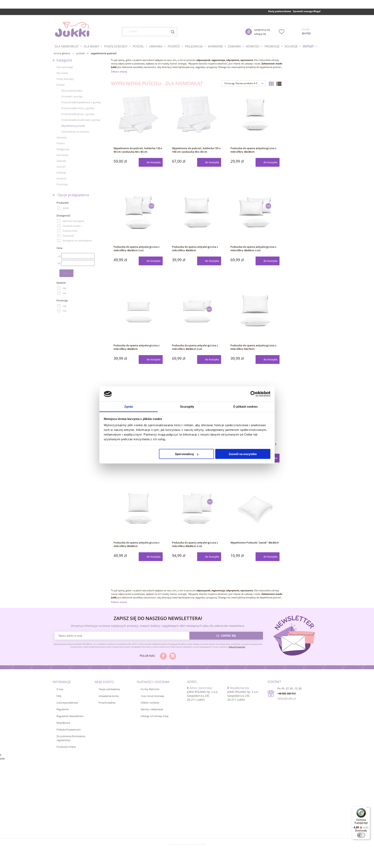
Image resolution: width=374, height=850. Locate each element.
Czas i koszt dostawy (152, 696)
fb (163, 656)
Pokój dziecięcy (65, 79)
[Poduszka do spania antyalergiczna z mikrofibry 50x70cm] (255, 316)
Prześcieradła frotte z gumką (77, 108)
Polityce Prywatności (237, 647)
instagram (172, 656)
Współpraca (63, 722)
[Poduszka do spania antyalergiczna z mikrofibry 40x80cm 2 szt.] (196, 316)
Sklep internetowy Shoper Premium (187, 844)
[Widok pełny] (278, 83)
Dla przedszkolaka (71, 90)
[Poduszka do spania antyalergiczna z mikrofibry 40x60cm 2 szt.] (255, 218)
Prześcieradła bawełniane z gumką (81, 102)
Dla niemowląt (64, 67)
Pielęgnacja (62, 149)
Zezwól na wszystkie (243, 454)
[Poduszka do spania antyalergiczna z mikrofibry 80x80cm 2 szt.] (196, 513)
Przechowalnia (107, 702)
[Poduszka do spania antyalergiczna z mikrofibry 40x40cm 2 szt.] (138, 218)
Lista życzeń (281, 32)
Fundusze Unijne (66, 746)
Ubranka (61, 137)
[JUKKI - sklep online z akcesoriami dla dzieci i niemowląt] (72, 29)
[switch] (361, 835)
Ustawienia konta (109, 696)
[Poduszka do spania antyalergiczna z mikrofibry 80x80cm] (138, 513)
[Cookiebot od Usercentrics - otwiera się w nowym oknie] (253, 394)
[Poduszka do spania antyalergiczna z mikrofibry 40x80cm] (138, 316)
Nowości (61, 178)
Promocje (62, 184)
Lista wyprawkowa (67, 702)
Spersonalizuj (184, 454)
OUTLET (61, 166)
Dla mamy (62, 73)
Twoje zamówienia (109, 689)
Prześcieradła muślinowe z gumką (80, 120)
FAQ (58, 696)
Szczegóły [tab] (187, 406)
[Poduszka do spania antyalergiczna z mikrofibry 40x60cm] (196, 218)
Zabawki (61, 161)
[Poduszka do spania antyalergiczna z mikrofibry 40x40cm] (255, 119)
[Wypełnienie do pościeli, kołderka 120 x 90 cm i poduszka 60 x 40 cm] (138, 119)
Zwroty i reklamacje (152, 709)
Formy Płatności (150, 689)
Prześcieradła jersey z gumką (77, 114)
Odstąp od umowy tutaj (154, 716)
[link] (63, 208)
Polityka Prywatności (68, 729)
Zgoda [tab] (128, 406)
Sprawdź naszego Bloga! (306, 11)
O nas (59, 689)
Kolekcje (61, 172)
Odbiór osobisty (150, 702)
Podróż (60, 143)
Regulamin (62, 709)
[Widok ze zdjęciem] (271, 83)
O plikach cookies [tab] (245, 406)
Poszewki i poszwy (72, 96)
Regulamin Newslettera (69, 716)
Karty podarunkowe (279, 11)
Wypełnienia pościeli (73, 125)
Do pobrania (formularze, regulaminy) (71, 738)
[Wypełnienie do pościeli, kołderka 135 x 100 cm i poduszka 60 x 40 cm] (196, 119)
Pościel (60, 84)
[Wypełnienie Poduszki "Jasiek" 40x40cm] (255, 513)
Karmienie (62, 155)
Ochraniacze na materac (75, 131)
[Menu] (367, 808)
